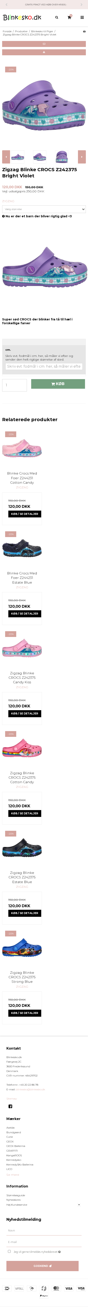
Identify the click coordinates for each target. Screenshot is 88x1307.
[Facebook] (12, 1106)
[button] (44, 44)
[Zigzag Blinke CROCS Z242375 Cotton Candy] (22, 748)
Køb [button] (60, 383)
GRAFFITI (12, 1150)
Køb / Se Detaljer (24, 513)
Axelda (10, 1127)
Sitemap (11, 1098)
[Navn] (44, 1231)
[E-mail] (44, 1242)
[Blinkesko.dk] (22, 17)
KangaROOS (14, 1155)
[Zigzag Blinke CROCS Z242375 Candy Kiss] (22, 648)
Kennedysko (13, 1159)
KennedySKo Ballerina (19, 1164)
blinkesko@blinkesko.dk (30, 1089)
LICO (9, 1169)
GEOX (10, 1141)
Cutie (9, 1136)
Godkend (41, 1266)
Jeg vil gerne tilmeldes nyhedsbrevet (42, 1251)
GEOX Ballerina (15, 1146)
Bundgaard (13, 1132)
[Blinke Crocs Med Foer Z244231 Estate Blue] (22, 548)
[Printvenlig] (84, 31)
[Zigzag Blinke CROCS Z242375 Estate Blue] (22, 847)
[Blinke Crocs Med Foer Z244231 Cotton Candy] (22, 448)
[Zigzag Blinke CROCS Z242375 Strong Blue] (22, 947)
